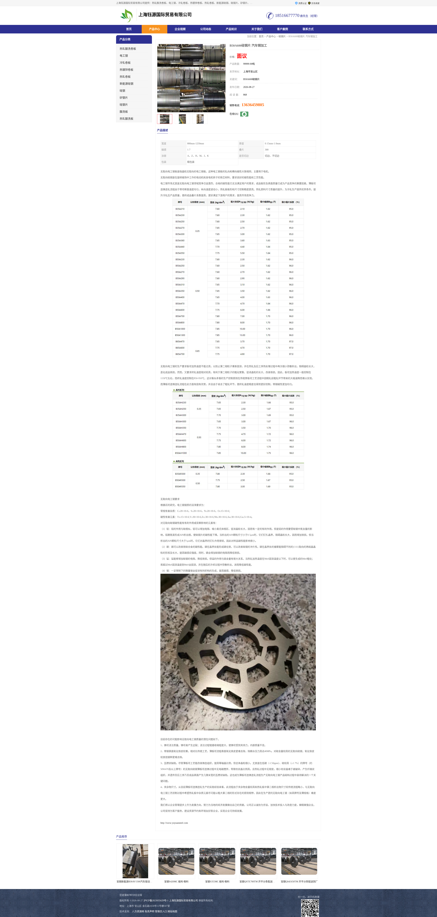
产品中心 (154, 29)
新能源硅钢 (126, 83)
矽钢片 (124, 97)
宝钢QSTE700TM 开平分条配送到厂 (178, 881)
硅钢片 (282, 36)
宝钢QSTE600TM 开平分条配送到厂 (260, 881)
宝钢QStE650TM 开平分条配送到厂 (218, 881)
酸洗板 (124, 111)
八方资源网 (138, 911)
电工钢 (124, 55)
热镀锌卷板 (126, 69)
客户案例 (282, 29)
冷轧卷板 (125, 62)
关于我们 (256, 29)
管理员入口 (161, 911)
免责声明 (149, 911)
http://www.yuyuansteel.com (174, 823)
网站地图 (172, 911)
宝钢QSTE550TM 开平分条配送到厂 (301, 881)
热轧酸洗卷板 (128, 48)
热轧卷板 (125, 76)
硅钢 (122, 90)
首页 (129, 29)
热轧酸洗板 (126, 118)
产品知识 (231, 29)
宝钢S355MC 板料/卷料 (136, 881)
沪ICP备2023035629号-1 (156, 900)
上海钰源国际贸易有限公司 (183, 900)
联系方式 (308, 29)
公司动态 (205, 29)
